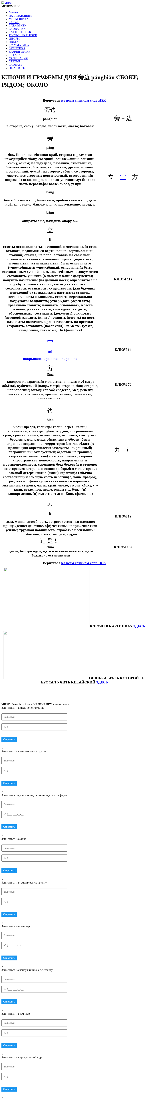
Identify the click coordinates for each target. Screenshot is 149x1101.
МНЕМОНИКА (19, 18)
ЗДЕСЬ (102, 682)
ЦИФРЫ (14, 38)
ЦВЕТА (14, 41)
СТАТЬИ (14, 61)
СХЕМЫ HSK (18, 25)
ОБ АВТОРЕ (17, 67)
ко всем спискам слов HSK (83, 100)
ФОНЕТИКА (17, 48)
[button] (10, 6)
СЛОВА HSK (17, 28)
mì (50, 352)
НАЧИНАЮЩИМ (20, 15)
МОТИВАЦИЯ (18, 58)
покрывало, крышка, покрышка (50, 359)
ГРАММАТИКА (19, 45)
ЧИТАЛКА (16, 54)
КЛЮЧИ (14, 22)
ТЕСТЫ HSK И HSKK (23, 35)
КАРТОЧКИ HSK (20, 32)
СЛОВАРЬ (15, 64)
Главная (14, 12)
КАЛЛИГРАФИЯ (20, 51)
